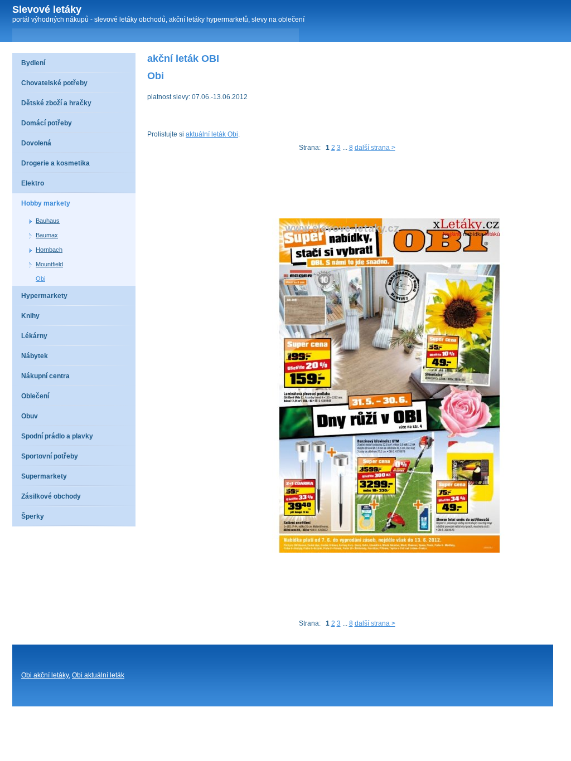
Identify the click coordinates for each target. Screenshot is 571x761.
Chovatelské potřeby (54, 83)
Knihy (30, 316)
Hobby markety (45, 203)
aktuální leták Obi (212, 134)
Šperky (32, 516)
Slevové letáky (46, 9)
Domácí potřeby (46, 123)
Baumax (47, 235)
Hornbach (49, 249)
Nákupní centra (45, 376)
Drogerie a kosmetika (55, 163)
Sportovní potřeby (49, 456)
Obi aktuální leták (98, 675)
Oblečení (35, 396)
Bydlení (33, 63)
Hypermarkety (44, 296)
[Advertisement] (350, 188)
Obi (40, 278)
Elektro (32, 183)
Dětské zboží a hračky (56, 103)
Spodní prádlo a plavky (57, 436)
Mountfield (49, 264)
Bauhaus (48, 220)
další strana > (375, 148)
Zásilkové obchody (51, 496)
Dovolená (36, 143)
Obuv (29, 416)
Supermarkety (44, 476)
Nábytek (34, 356)
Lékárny (34, 336)
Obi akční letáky (45, 675)
